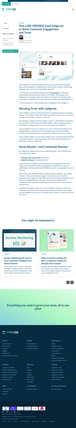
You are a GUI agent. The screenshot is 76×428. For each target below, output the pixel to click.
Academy (29, 370)
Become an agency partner (59, 360)
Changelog (30, 382)
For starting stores (32, 346)
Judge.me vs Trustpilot (58, 377)
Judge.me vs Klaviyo (57, 375)
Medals (53, 355)
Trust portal (54, 351)
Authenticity (44, 421)
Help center (30, 377)
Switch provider (55, 379)
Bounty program (56, 389)
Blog (28, 367)
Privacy (9, 421)
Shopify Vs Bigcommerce (9, 370)
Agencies (29, 375)
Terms (3, 421)
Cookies (15, 421)
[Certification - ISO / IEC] (34, 408)
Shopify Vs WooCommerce (10, 372)
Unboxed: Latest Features (9, 355)
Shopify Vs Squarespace (9, 375)
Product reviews (7, 343)
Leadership (5, 391)
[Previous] (68, 282)
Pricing (53, 343)
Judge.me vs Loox (56, 367)
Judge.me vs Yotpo (56, 370)
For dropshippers (32, 343)
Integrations (5, 353)
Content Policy (35, 421)
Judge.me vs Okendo (57, 372)
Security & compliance (57, 348)
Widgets (4, 351)
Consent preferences (25, 421)
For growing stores (32, 348)
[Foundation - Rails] (42, 408)
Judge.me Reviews (32, 389)
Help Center (52, 421)
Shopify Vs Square (7, 377)
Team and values (7, 389)
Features (4, 348)
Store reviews (6, 346)
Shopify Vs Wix (6, 379)
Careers (4, 394)
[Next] (72, 282)
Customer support (56, 346)
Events (29, 372)
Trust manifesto (56, 353)
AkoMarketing (55, 93)
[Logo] (9, 9)
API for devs (30, 379)
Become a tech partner (58, 358)
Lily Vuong (28, 37)
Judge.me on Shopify (8, 367)
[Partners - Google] (20, 408)
